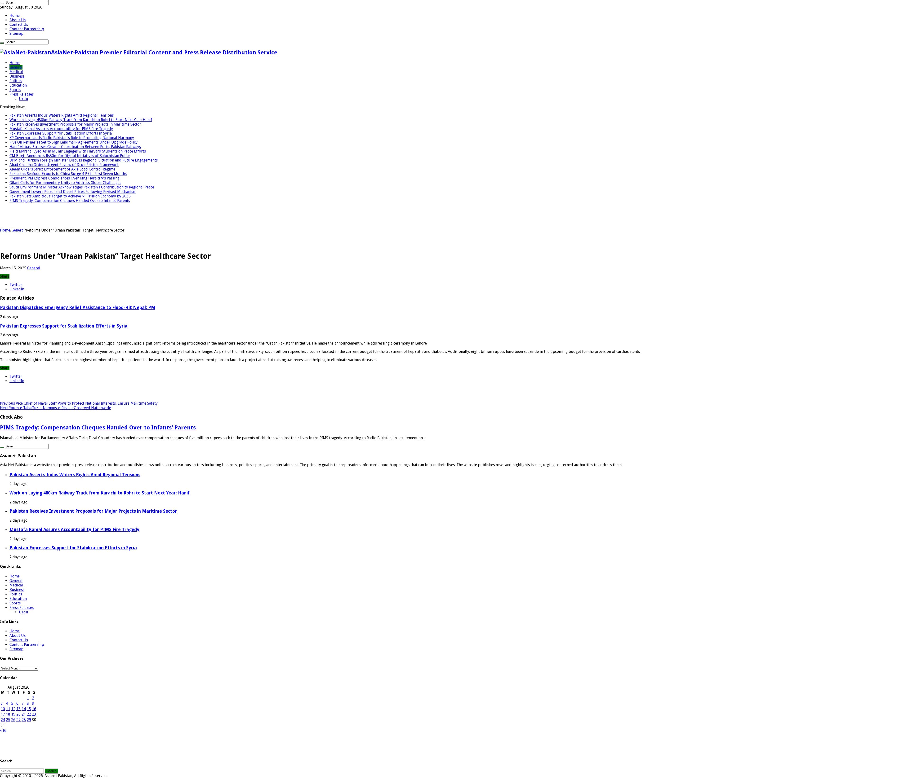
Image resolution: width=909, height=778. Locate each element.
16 (34, 709)
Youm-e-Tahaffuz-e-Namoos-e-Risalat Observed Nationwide (55, 408)
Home (14, 15)
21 (24, 714)
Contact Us (18, 24)
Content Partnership (26, 29)
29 (29, 719)
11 (8, 709)
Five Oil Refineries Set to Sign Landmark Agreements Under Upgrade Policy (73, 142)
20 (18, 714)
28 (24, 719)
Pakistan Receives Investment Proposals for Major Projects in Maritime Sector (75, 124)
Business (16, 76)
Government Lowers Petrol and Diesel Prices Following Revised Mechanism (72, 191)
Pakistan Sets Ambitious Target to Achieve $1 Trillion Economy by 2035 (70, 196)
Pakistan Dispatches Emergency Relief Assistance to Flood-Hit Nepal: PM (77, 307)
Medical (16, 72)
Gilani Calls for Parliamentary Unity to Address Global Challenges (65, 182)
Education (18, 85)
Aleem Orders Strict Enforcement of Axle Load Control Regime (62, 169)
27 (18, 719)
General (15, 67)
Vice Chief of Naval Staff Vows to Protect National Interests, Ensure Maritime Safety (79, 403)
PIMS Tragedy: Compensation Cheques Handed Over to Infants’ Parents (69, 200)
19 (13, 714)
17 (3, 714)
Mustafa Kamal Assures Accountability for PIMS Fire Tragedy (61, 129)
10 (3, 709)
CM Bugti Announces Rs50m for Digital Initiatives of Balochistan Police (69, 155)
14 (24, 709)
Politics (15, 81)
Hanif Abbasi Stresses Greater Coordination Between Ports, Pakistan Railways (75, 146)
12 (13, 709)
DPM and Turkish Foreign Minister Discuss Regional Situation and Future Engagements (83, 160)
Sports (15, 89)
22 (29, 714)
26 (13, 719)
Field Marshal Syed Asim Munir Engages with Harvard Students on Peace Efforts (77, 151)
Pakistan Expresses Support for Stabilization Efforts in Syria (60, 133)
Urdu (23, 98)
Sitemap (16, 33)
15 (29, 709)
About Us (17, 20)
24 (3, 719)
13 (18, 709)
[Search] (2, 3)
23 (34, 714)
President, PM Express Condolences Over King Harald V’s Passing (64, 178)
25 (8, 719)
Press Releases (21, 94)
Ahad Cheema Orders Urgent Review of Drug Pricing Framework (64, 164)
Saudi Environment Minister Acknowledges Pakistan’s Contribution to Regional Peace (81, 187)
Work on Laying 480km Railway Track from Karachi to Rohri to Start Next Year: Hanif (80, 120)
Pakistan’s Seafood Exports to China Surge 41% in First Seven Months (68, 173)
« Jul (4, 730)
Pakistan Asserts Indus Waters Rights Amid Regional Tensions (61, 115)
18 (8, 714)
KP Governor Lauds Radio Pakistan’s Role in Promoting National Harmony (71, 137)
